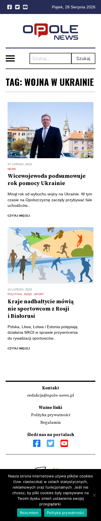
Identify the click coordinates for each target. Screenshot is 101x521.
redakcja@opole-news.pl (50, 395)
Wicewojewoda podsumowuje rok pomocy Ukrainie (47, 180)
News (12, 168)
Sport (39, 294)
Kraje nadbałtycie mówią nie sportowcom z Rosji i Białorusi (41, 309)
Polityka (15, 294)
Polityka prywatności (50, 415)
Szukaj (83, 58)
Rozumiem (29, 512)
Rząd (28, 294)
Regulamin (50, 422)
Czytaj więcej (19, 215)
